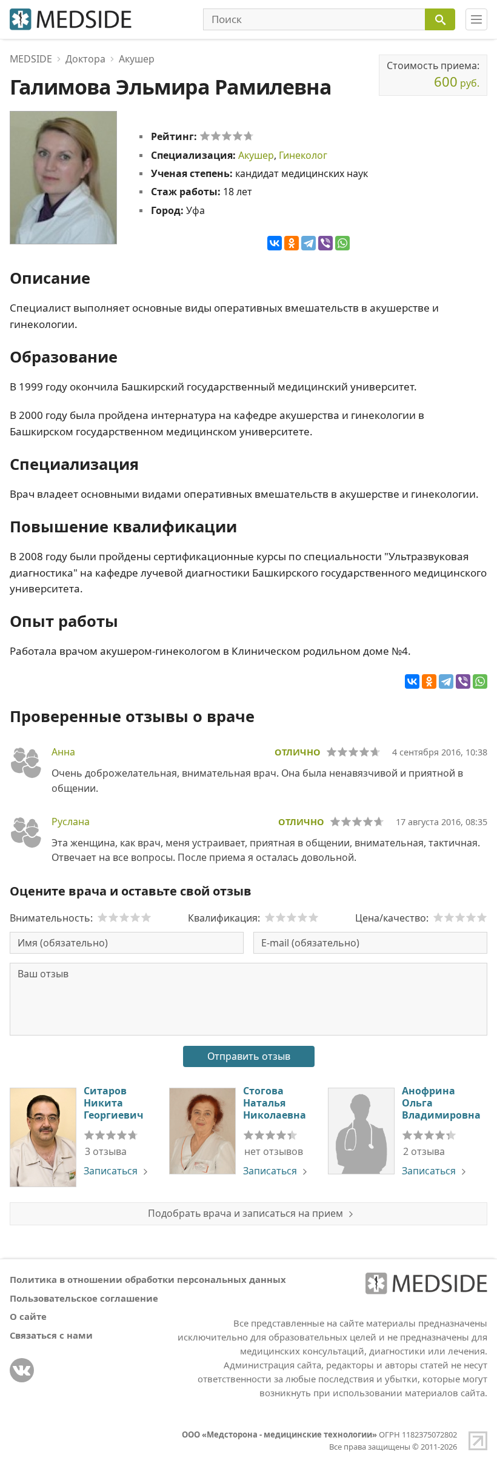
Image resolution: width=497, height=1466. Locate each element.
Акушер (256, 155)
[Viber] (325, 243)
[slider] (226, 135)
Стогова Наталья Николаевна (274, 1103)
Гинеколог (303, 155)
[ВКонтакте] (274, 243)
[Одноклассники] (291, 243)
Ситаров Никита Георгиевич (113, 1103)
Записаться (111, 1170)
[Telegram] (308, 243)
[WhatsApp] (342, 243)
